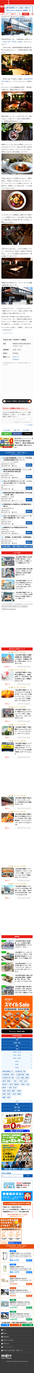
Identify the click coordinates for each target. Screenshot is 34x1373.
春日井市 (5, 1084)
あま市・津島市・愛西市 (22, 1077)
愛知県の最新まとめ (8, 1071)
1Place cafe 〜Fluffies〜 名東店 (12, 41)
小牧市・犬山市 (23, 1081)
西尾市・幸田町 (6, 1094)
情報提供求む (6, 1336)
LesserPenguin (12, 609)
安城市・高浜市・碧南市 (9, 1091)
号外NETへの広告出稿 (8, 1340)
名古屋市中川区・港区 (8, 1077)
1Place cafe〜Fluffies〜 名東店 (9, 606)
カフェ (19, 606)
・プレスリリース (7, 333)
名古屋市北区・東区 (20, 1071)
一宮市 (14, 1081)
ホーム (4, 1330)
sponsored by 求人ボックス (16, 454)
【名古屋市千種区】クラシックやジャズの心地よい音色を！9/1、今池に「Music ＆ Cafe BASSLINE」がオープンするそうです (23, 890)
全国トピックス (5, 14)
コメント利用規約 (28, 425)
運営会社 (5, 1333)
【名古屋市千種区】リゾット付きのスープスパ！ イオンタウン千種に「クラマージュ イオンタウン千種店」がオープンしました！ (23, 873)
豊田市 (4, 1087)
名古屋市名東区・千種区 (22, 1074)
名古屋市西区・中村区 (8, 1074)
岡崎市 (19, 1091)
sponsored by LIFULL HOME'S (17, 1247)
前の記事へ (7, 430)
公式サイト (16, 357)
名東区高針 (24, 606)
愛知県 (23, 16)
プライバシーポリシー (8, 1347)
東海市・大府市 (25, 1084)
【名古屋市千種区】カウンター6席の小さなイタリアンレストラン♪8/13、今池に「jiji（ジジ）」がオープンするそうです (23, 714)
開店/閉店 (25, 14)
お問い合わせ (6, 1343)
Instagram (16, 359)
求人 (20, 14)
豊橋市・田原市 (6, 1097)
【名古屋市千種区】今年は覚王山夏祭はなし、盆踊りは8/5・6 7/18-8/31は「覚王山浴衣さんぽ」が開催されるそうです (23, 677)
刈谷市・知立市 (12, 1087)
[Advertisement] (17, 630)
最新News (13, 14)
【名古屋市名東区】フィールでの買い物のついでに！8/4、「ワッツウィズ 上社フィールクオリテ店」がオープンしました (23, 967)
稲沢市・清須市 (6, 1081)
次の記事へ (26, 430)
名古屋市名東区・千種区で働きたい (16, 452)
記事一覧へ (17, 430)
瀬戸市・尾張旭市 (14, 1084)
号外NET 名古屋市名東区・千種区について (13, 1350)
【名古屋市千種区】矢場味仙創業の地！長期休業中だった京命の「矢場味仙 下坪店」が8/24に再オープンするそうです (23, 659)
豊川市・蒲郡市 (17, 1094)
